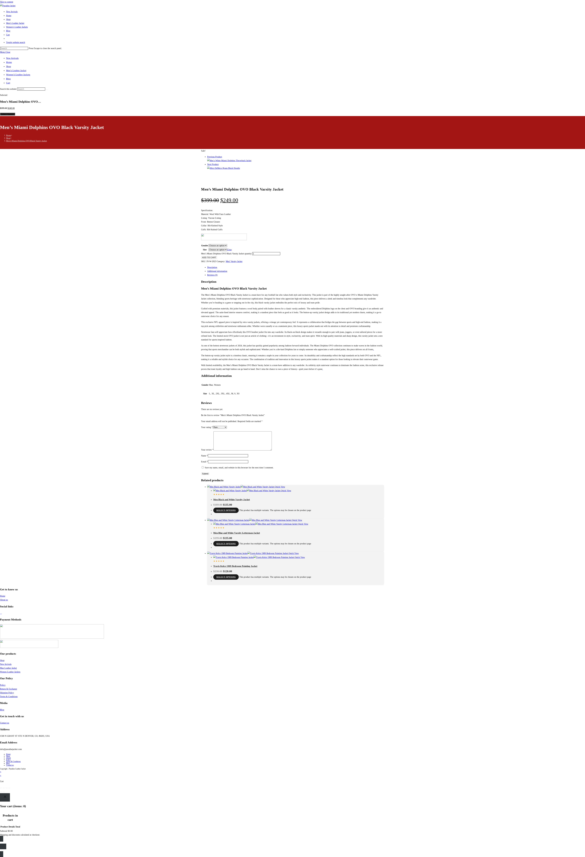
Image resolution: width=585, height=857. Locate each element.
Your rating (207, 427)
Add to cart (209, 257)
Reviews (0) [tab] (212, 275)
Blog (8, 79)
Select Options (7, 114)
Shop (8, 66)
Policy (2, 685)
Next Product (213, 164)
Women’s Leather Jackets (18, 74)
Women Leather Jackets (10, 672)
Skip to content (6, 2)
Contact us (4, 723)
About (8, 758)
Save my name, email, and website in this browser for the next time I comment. (239, 467)
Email (204, 462)
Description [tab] (212, 267)
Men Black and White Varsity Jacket (231, 499)
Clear (229, 250)
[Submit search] (47, 89)
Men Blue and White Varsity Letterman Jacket (236, 533)
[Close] (5, 797)
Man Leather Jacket (8, 668)
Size (205, 250)
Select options (226, 510)
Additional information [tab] (217, 271)
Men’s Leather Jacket (16, 70)
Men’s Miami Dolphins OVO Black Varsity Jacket (26, 141)
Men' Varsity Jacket (234, 261)
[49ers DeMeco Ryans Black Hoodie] (223, 168)
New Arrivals (12, 58)
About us (4, 600)
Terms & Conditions (9, 696)
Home (9, 62)
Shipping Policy (7, 693)
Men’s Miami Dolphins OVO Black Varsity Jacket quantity (226, 254)
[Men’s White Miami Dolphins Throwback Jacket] (229, 160)
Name (204, 456)
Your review (207, 450)
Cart (8, 83)
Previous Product (214, 157)
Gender (204, 245)
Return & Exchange (8, 689)
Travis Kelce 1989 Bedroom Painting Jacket (235, 566)
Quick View (279, 487)
